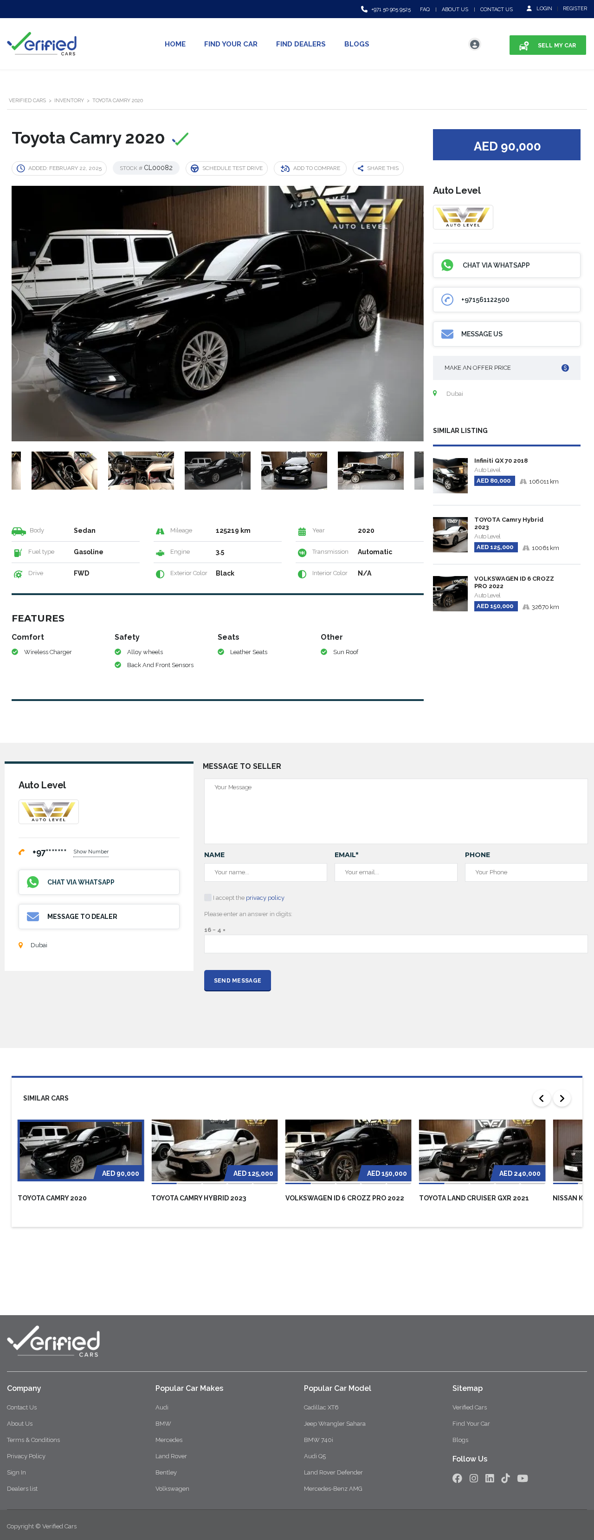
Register (575, 9)
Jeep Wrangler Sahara (335, 1423)
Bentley (166, 1472)
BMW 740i (318, 1439)
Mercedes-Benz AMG (333, 1488)
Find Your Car (231, 44)
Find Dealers (301, 44)
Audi (161, 1407)
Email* (346, 855)
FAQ (425, 10)
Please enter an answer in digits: (248, 914)
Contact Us (496, 10)
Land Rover (171, 1456)
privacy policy (265, 897)
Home (175, 44)
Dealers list (22, 1488)
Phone (477, 855)
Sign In (16, 1472)
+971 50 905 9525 (391, 10)
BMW (163, 1423)
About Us (455, 10)
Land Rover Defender (333, 1472)
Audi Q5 (315, 1456)
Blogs (356, 44)
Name (214, 855)
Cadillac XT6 (321, 1407)
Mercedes (168, 1439)
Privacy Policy (26, 1456)
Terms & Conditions (33, 1439)
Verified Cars (469, 1407)
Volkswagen (172, 1488)
